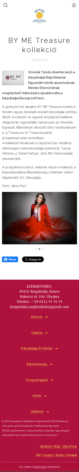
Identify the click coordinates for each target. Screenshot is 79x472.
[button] (5, 5)
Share (12, 259)
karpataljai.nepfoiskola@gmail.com (39, 306)
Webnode (39, 467)
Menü (74, 5)
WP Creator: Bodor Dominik (56, 455)
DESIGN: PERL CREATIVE (58, 447)
